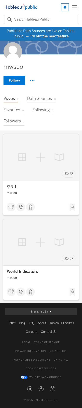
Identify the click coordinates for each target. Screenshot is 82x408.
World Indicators (22, 271)
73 (71, 259)
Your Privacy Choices (45, 377)
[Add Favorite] (72, 207)
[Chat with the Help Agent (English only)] (65, 7)
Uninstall (61, 359)
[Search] (9, 19)
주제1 (11, 186)
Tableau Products (62, 323)
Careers (31, 332)
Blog (22, 323)
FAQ (31, 323)
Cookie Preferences (41, 368)
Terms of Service (47, 342)
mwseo (12, 193)
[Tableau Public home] (21, 7)
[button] (29, 388)
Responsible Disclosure (32, 359)
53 (71, 174)
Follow (14, 80)
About (42, 323)
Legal (26, 342)
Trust (12, 323)
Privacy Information (30, 351)
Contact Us (48, 332)
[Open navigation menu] (75, 7)
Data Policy (58, 351)
